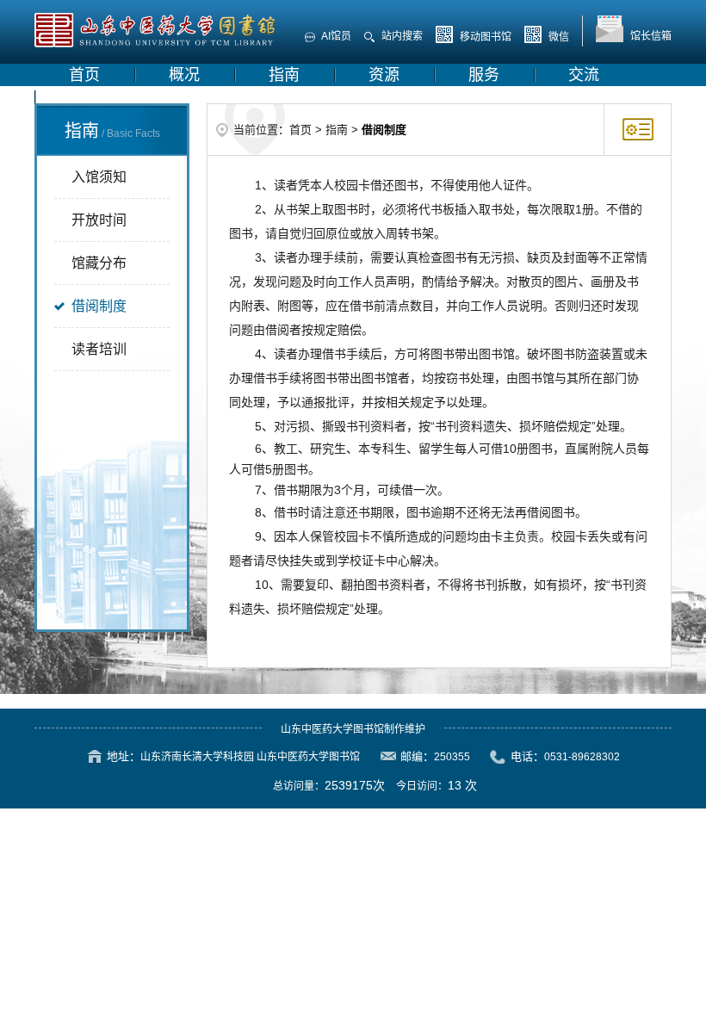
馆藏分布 (99, 263)
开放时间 (99, 220)
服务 (483, 75)
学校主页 (100, 97)
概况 (184, 75)
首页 (84, 75)
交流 (583, 75)
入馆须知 (99, 177)
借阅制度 (99, 306)
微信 (557, 37)
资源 (383, 75)
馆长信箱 (650, 36)
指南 (284, 75)
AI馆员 (335, 36)
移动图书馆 (484, 37)
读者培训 (99, 349)
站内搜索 (401, 36)
